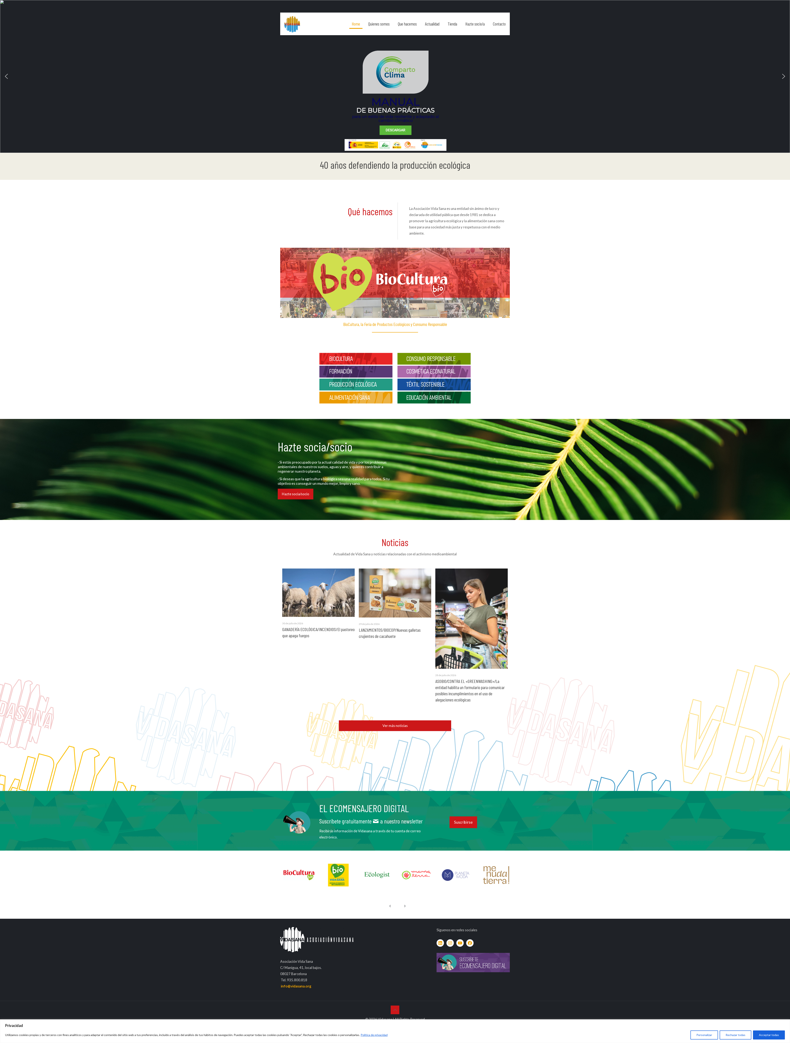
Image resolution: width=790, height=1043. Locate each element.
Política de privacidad (374, 1035)
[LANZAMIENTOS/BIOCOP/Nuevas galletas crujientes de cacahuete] (395, 593)
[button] (6, 76)
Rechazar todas (735, 1035)
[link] (356, 359)
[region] (395, 1031)
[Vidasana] (292, 24)
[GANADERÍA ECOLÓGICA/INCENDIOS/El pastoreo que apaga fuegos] (318, 593)
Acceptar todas (769, 1035)
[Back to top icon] (395, 1010)
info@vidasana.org (296, 986)
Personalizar (704, 1035)
